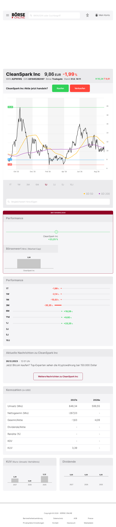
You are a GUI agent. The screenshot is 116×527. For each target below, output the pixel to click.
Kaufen (60, 88)
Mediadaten (88, 523)
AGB (75, 518)
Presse (90, 518)
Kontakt (55, 523)
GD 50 (89, 193)
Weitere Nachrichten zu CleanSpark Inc (58, 376)
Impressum (71, 523)
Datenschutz (58, 518)
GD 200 (105, 193)
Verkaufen (80, 88)
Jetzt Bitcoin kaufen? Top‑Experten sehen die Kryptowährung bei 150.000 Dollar (51, 365)
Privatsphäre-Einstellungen (33, 523)
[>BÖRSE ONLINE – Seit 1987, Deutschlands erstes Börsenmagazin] (18, 15)
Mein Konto (104, 15)
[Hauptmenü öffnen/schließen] (7, 15)
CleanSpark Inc (50, 236)
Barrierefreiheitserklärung (33, 518)
